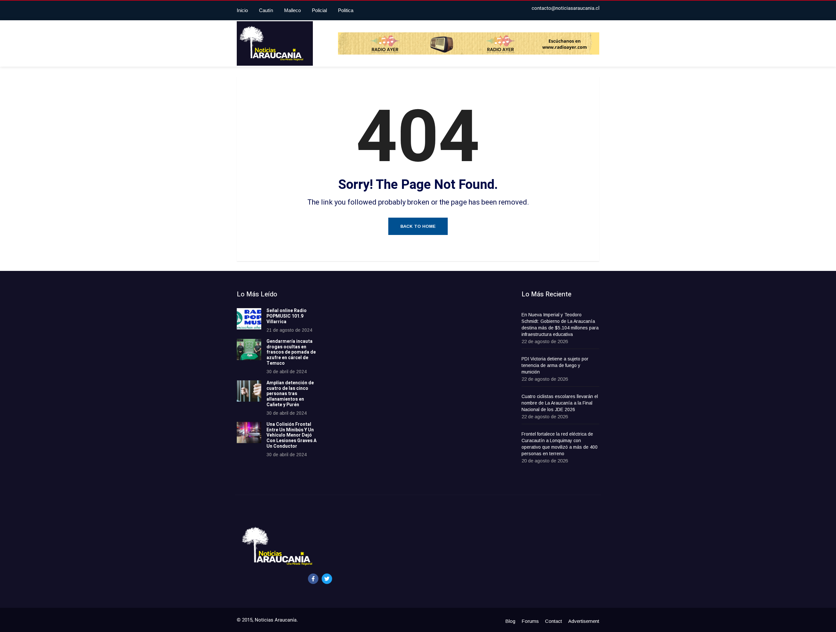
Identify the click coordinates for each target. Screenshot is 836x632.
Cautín (266, 10)
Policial (319, 10)
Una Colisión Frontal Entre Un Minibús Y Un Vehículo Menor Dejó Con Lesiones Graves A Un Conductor (291, 435)
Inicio (242, 10)
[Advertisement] (380, 389)
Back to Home (418, 226)
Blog (510, 621)
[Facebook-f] (313, 579)
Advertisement (583, 621)
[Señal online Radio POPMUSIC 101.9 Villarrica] (249, 318)
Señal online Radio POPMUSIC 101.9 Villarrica (286, 316)
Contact (553, 621)
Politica (345, 10)
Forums (530, 621)
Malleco (292, 10)
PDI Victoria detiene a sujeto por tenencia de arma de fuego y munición (555, 365)
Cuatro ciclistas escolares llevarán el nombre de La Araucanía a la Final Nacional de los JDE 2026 (560, 403)
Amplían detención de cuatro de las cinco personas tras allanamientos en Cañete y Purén (290, 393)
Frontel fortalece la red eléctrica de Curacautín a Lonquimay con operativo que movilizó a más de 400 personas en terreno (560, 443)
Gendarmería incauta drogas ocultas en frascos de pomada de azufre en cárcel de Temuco (291, 352)
